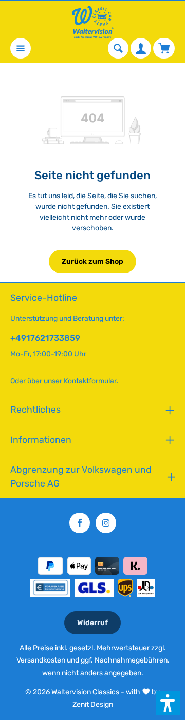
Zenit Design (92, 704)
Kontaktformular (90, 381)
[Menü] (20, 48)
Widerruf (92, 622)
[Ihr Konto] (141, 48)
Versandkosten (40, 660)
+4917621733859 (45, 338)
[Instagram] (106, 523)
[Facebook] (79, 523)
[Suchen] (118, 48)
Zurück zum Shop (92, 261)
